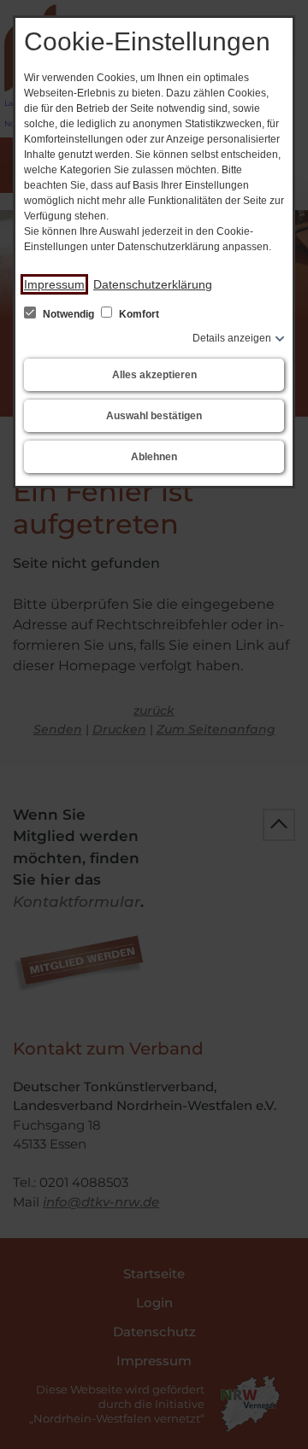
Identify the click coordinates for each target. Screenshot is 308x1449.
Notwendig (68, 314)
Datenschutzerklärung (152, 284)
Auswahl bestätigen (154, 416)
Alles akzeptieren (154, 375)
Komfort (137, 314)
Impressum (54, 284)
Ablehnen (154, 457)
